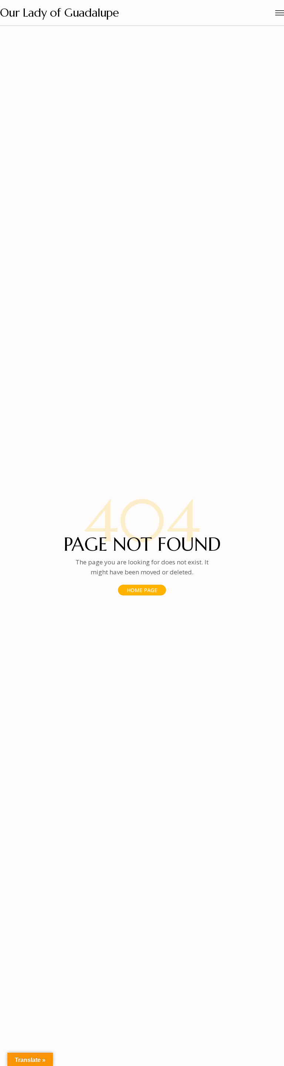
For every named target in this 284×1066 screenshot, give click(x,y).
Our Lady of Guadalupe (59, 13)
